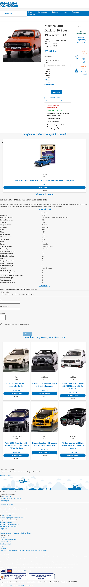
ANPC (2, 546)
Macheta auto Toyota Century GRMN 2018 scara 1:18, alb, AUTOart (73, 386)
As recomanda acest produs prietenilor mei (15, 324)
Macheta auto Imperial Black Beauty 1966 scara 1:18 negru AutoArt (73, 445)
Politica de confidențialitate (8, 526)
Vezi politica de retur (54, 118)
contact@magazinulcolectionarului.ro (11, 498)
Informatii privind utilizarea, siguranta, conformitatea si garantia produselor (23, 550)
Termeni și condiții (6, 522)
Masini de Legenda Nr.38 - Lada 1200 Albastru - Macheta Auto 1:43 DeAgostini (44, 180)
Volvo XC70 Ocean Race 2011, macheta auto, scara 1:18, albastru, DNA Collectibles (16, 445)
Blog (1, 531)
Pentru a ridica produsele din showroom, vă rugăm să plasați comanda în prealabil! (56, 127)
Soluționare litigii (5, 544)
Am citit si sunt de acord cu (47, 76)
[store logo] (9, 4)
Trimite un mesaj (83, 72)
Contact (2, 537)
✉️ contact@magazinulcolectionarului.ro (12, 518)
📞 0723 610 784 (5, 496)
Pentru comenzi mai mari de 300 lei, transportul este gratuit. (58, 114)
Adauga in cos (44, 187)
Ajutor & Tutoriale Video (8, 539)
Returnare (3, 548)
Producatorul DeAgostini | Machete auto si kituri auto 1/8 (81, 40)
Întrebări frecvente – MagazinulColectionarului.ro (15, 533)
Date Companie (4, 501)
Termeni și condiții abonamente (9, 524)
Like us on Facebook (6, 504)
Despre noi (3, 529)
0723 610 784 (83, 59)
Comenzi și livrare (5, 542)
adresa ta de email (5, 475)
